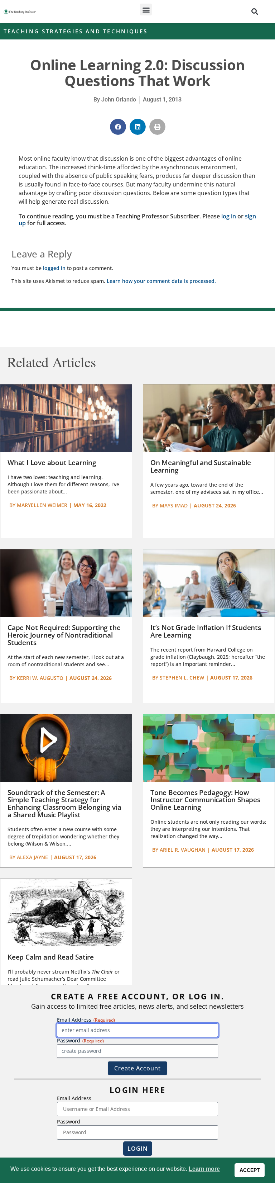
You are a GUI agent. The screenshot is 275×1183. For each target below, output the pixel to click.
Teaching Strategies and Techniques (76, 31)
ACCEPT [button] (250, 1170)
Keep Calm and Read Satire (51, 957)
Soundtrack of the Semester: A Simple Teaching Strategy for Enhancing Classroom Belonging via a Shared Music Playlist (64, 804)
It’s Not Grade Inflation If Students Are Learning (205, 631)
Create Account (137, 1068)
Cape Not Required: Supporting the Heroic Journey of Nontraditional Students (64, 635)
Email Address (74, 1098)
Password (68, 1121)
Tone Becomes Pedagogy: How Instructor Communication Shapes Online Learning (205, 800)
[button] (146, 9)
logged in (54, 268)
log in (228, 216)
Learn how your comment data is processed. (161, 281)
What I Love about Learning (52, 462)
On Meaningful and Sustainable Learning (200, 466)
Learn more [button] (204, 1169)
